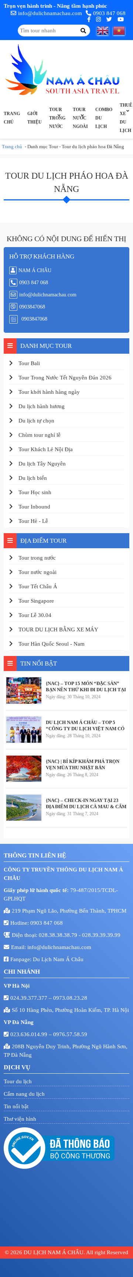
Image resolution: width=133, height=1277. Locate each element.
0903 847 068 (109, 13)
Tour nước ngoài (80, 118)
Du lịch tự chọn (36, 421)
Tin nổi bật (16, 1106)
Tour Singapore (36, 601)
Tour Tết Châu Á (37, 586)
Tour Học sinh (34, 492)
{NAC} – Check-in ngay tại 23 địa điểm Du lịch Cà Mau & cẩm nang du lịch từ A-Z (86, 803)
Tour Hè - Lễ (33, 521)
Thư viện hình (20, 1119)
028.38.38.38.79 (59, 935)
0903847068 (32, 307)
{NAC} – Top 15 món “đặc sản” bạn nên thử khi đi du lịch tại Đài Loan (86, 686)
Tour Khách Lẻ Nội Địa (45, 449)
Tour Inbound (34, 507)
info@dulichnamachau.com (50, 13)
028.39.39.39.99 (101, 935)
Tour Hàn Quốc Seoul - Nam (51, 644)
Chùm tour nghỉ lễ (39, 435)
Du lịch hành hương (41, 406)
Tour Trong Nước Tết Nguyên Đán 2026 (65, 378)
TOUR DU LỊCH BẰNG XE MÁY (58, 629)
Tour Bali (29, 363)
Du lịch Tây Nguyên (42, 464)
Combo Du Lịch (103, 118)
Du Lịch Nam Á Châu (58, 959)
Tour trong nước (57, 118)
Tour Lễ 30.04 (34, 615)
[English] (105, 30)
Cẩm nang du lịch (24, 1094)
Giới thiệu (34, 118)
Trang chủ (12, 118)
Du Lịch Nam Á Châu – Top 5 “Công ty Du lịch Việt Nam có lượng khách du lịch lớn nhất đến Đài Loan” (85, 725)
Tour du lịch (18, 1081)
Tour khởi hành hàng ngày (49, 392)
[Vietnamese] (121, 30)
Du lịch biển (32, 478)
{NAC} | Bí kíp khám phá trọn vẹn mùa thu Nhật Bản (82, 764)
